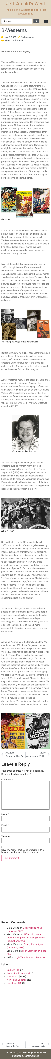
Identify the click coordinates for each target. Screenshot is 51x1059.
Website (5, 836)
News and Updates (16, 979)
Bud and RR (13, 970)
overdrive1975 (14, 983)
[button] (46, 21)
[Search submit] (36, 21)
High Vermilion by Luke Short (30, 957)
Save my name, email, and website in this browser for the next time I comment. (22, 851)
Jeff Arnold (17, 40)
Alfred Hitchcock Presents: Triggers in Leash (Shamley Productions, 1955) (26, 937)
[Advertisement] (25, 891)
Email (5, 825)
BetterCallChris (32, 1056)
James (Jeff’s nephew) (18, 973)
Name (5, 814)
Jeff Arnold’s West (25, 4)
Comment (7, 779)
